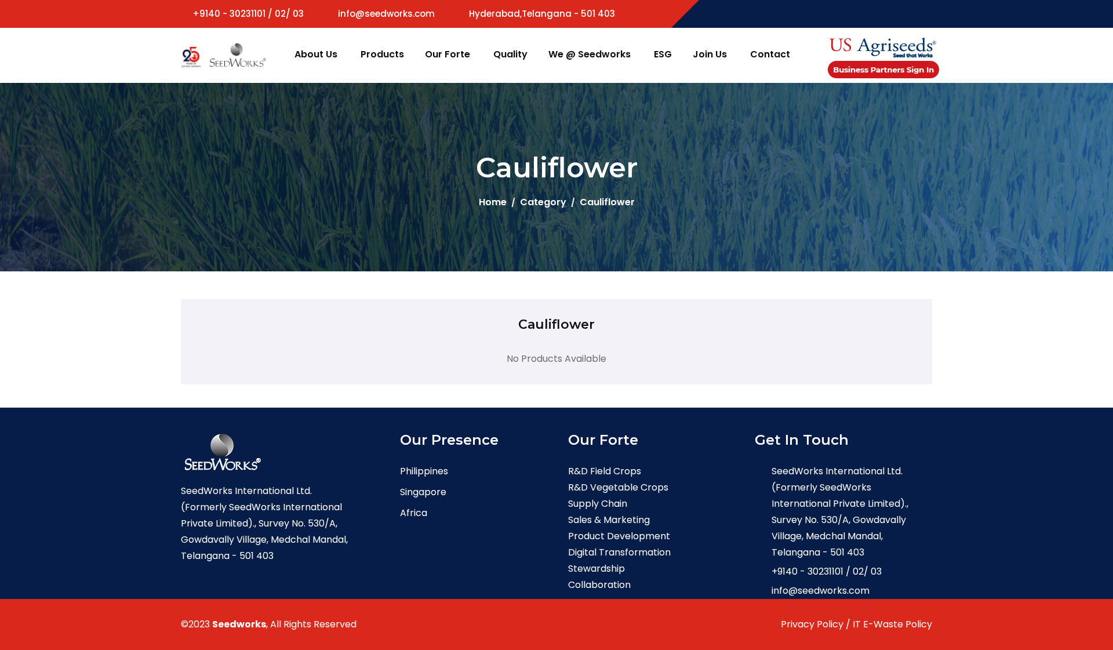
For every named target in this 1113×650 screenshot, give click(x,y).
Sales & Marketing (609, 519)
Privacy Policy (812, 624)
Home (493, 202)
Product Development (619, 536)
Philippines (424, 471)
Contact (770, 54)
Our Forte (448, 54)
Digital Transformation (619, 552)
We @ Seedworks (590, 54)
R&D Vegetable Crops (618, 487)
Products (382, 54)
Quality (510, 54)
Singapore (423, 492)
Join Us (711, 54)
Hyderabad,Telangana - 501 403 (542, 14)
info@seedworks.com (386, 14)
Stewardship (596, 568)
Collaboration (599, 584)
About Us (317, 54)
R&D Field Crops (604, 471)
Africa (413, 513)
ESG (663, 54)
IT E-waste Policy (892, 624)
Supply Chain (597, 503)
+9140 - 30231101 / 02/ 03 (248, 14)
